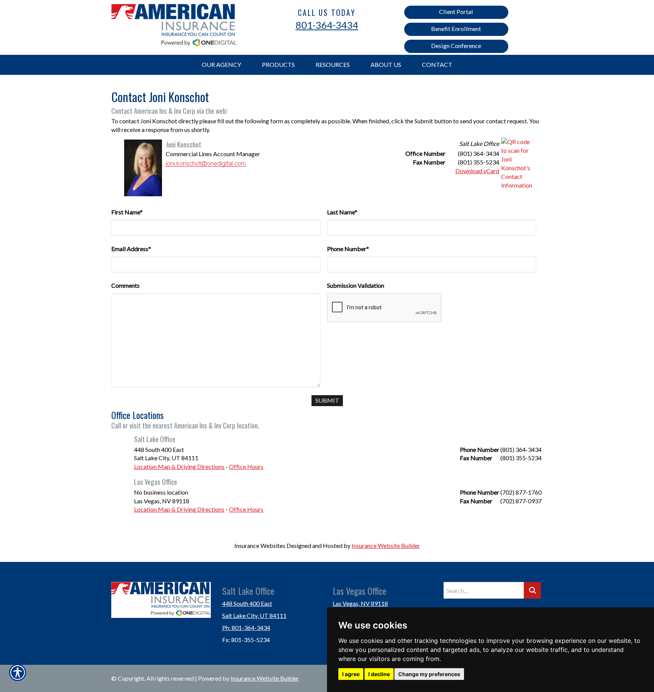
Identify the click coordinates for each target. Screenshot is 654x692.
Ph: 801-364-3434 (246, 627)
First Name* (127, 212)
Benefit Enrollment (456, 28)
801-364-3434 (327, 25)
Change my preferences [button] (429, 674)
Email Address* (131, 248)
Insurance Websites (259, 545)
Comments (125, 285)
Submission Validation (355, 285)
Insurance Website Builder (386, 545)
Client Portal (456, 11)
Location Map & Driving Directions (179, 466)
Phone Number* (348, 248)
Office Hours (246, 466)
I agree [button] (351, 674)
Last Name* (342, 212)
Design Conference (456, 45)
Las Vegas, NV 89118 (360, 603)
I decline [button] (379, 674)
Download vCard (477, 170)
